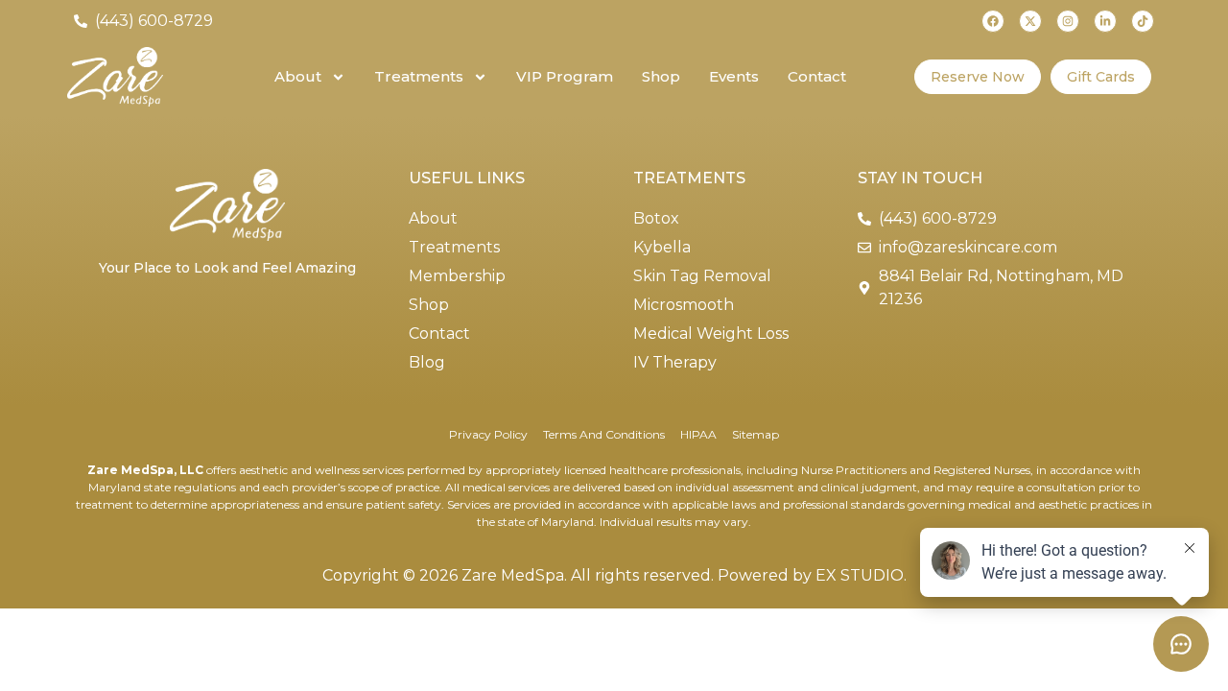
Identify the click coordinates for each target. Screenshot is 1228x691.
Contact (817, 76)
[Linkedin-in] (1105, 21)
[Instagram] (1067, 21)
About (297, 76)
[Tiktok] (1142, 21)
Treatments (418, 76)
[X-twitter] (1030, 21)
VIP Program (564, 76)
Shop (661, 76)
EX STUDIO (859, 575)
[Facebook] (992, 21)
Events (734, 76)
